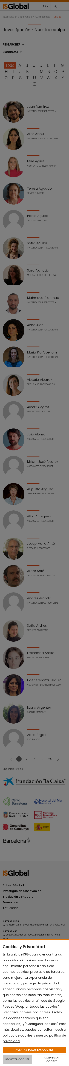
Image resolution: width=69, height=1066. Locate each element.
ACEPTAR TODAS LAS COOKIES (35, 1050)
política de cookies (18, 1035)
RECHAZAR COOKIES (17, 1059)
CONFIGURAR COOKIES (51, 1059)
